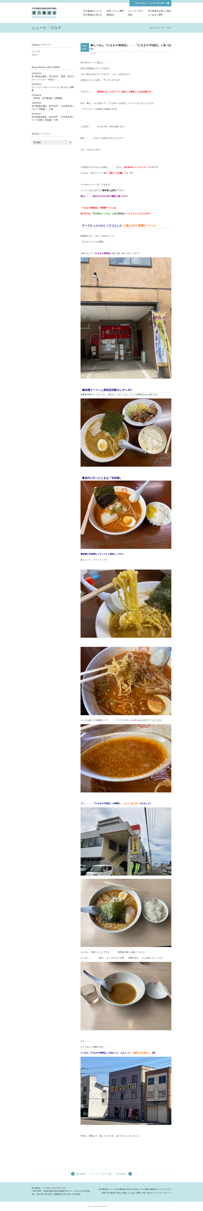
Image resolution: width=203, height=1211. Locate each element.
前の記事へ (81, 1174)
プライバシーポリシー (162, 1193)
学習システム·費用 (115, 11)
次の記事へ (122, 1174)
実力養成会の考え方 (92, 15)
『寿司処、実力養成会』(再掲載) (47, 98)
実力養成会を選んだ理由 (159, 11)
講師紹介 (110, 15)
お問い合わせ (141, 3)
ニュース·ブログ (135, 11)
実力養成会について (92, 11)
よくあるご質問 (155, 15)
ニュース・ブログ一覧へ (101, 1174)
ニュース (36, 51)
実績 (130, 15)
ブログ (35, 55)
